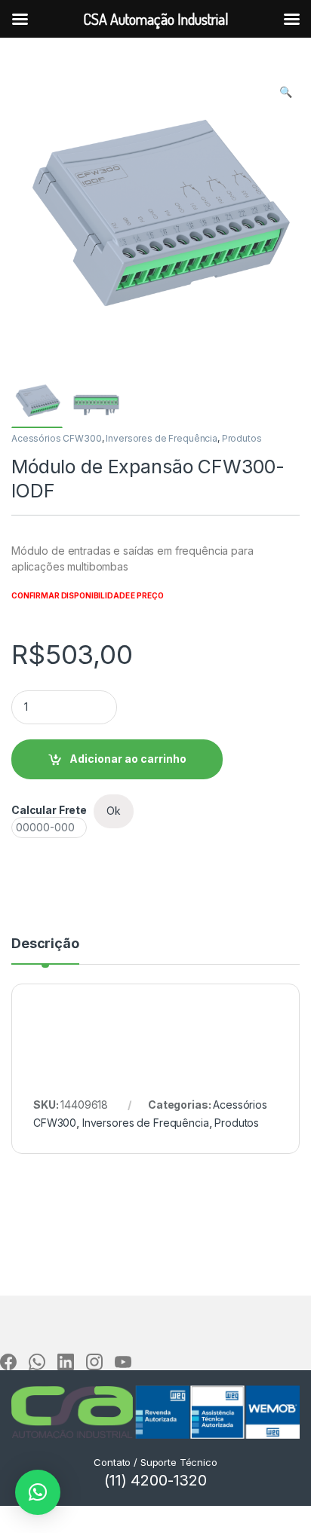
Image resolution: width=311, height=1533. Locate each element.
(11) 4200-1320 (155, 1480)
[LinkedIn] (65, 1362)
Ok (113, 810)
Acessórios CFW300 (56, 438)
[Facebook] (8, 1362)
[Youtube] (123, 1362)
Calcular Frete (49, 809)
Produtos (242, 438)
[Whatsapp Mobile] (37, 1362)
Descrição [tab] (45, 944)
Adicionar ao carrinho (127, 758)
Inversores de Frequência (161, 438)
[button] (285, 92)
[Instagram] (94, 1362)
